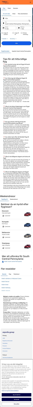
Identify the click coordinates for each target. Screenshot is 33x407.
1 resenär (4, 38)
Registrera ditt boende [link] (7, 340)
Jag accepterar (16, 394)
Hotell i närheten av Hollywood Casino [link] (11, 278)
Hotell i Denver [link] (5, 281)
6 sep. (7, 28)
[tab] (4, 8)
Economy (12, 38)
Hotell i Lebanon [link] (6, 290)
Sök (16, 43)
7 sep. (22, 28)
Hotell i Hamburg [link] (6, 287)
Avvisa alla (16, 399)
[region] (16, 383)
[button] (16, 269)
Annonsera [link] (5, 351)
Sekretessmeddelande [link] (8, 357)
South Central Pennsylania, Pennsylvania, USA (18, 24)
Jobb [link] (4, 338)
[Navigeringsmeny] (30, 2)
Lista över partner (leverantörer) (10, 390)
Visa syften (16, 404)
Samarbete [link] (5, 343)
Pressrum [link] (5, 345)
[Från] (16, 18)
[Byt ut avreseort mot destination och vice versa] (29, 21)
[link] (16, 262)
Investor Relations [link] (7, 348)
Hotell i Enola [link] (5, 284)
